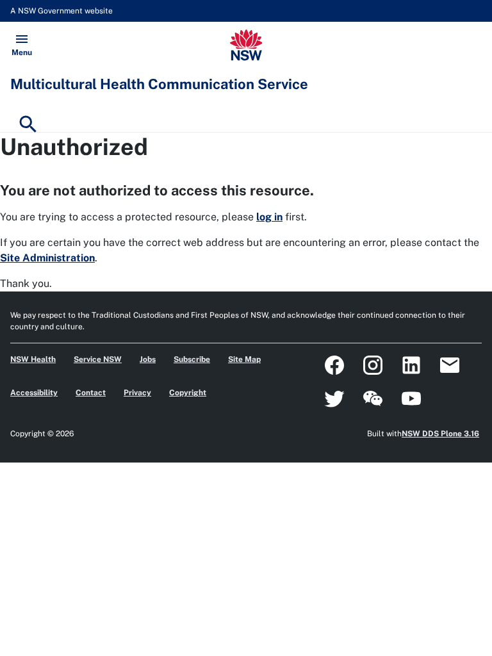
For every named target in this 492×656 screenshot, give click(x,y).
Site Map (244, 359)
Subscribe (192, 359)
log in (269, 217)
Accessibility (34, 392)
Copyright (187, 392)
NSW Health (33, 359)
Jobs (148, 359)
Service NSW (98, 359)
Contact (91, 392)
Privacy (137, 392)
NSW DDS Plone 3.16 (440, 433)
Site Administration (47, 258)
